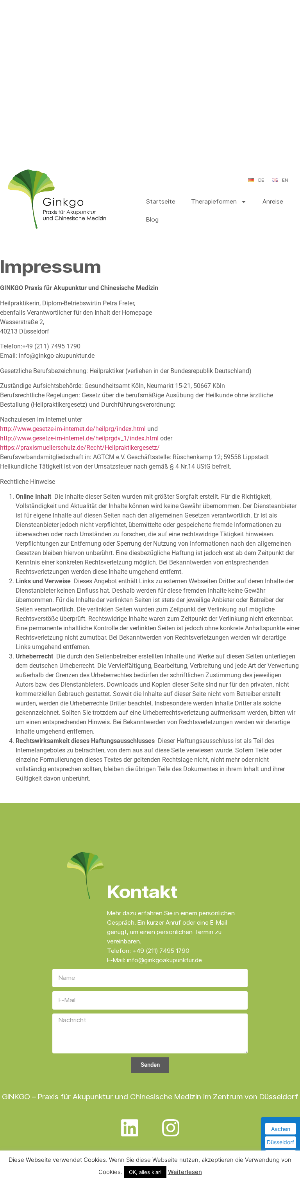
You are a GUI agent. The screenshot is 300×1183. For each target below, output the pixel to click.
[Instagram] (170, 1127)
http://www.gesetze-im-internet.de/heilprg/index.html (73, 429)
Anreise (272, 201)
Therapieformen (214, 201)
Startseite (160, 201)
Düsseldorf (280, 1142)
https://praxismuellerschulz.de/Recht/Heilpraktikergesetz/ (80, 447)
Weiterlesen (185, 1172)
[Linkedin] (129, 1127)
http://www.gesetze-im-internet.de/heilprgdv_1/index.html (79, 438)
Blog (152, 219)
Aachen (280, 1128)
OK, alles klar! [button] (145, 1172)
